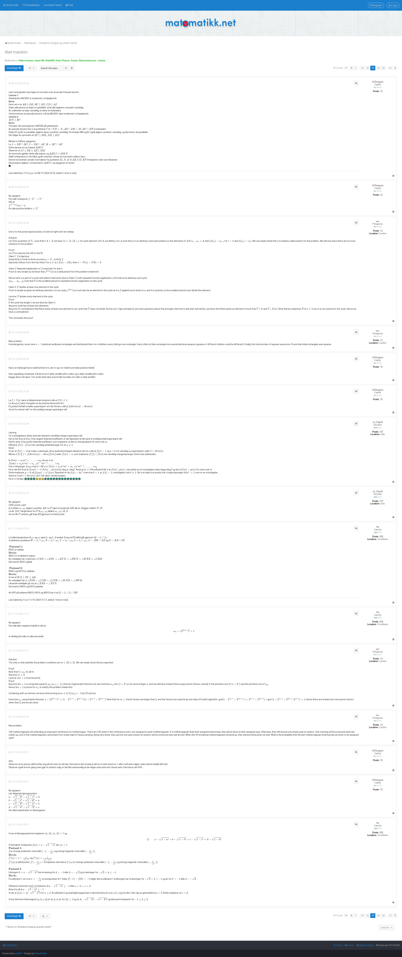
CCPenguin (377, 82)
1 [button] (355, 68)
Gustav (74, 60)
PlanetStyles (40, 953)
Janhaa (101, 60)
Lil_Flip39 (378, 422)
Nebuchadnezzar (88, 60)
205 (381, 536)
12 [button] (362, 68)
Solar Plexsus (63, 60)
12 (381, 231)
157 (381, 432)
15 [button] (378, 68)
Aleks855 (50, 60)
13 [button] (367, 68)
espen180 (39, 60)
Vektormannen (25, 60)
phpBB (18, 953)
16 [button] (383, 68)
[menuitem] (31, 5)
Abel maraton (16, 52)
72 (381, 91)
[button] (346, 68)
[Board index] (201, 23)
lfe (377, 527)
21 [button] (390, 68)
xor (377, 221)
